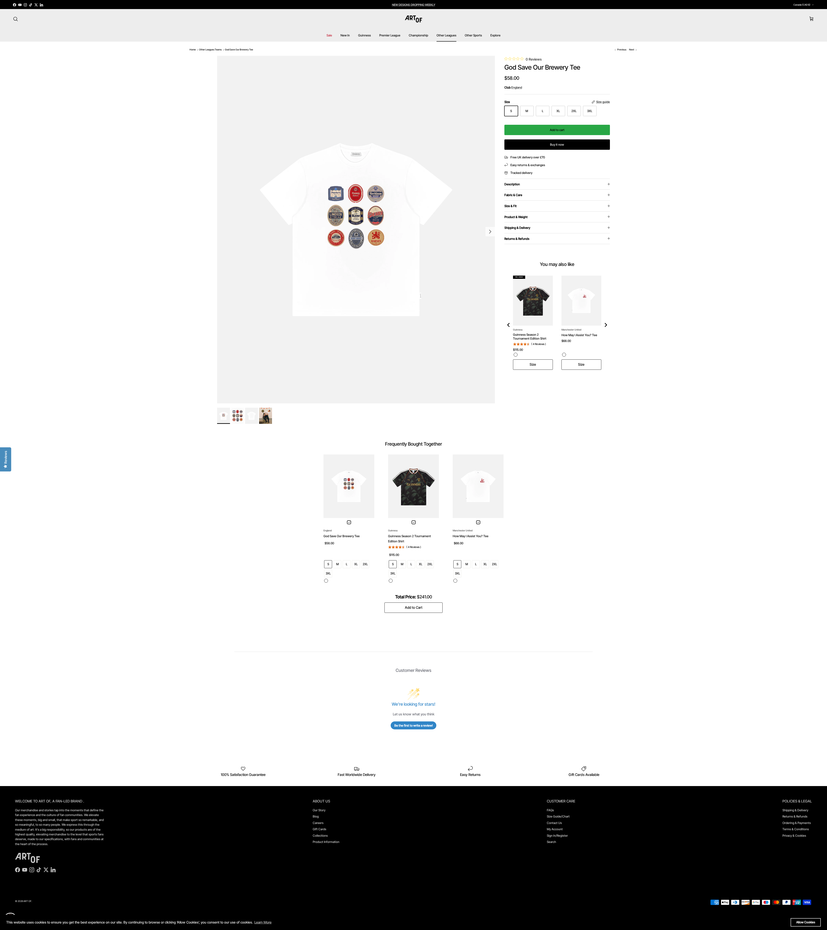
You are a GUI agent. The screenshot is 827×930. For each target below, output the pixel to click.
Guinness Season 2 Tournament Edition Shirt (529, 336)
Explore (495, 35)
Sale (329, 35)
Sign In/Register (557, 835)
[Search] (15, 19)
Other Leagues (446, 35)
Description (512, 184)
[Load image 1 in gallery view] (356, 229)
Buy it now (557, 144)
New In (345, 35)
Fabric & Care (513, 195)
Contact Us (554, 823)
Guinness (364, 35)
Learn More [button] (263, 922)
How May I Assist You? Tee (579, 335)
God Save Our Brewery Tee (239, 49)
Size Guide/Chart (558, 816)
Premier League (389, 35)
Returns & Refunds (516, 238)
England (516, 87)
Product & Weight (516, 217)
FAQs (550, 810)
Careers (318, 823)
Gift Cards (319, 829)
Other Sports (473, 35)
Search (551, 842)
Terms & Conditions (795, 829)
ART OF (27, 901)
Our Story (319, 810)
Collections (320, 835)
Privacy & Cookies (794, 835)
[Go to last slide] (508, 325)
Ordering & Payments (796, 823)
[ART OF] (413, 19)
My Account (555, 829)
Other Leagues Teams (210, 49)
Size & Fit (510, 206)
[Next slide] (605, 325)
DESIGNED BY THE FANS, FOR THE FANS (413, 6)
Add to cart (557, 130)
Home (193, 49)
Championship (418, 35)
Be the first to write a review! (413, 725)
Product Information (326, 842)
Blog (316, 816)
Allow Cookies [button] (805, 922)
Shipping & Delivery (517, 227)
